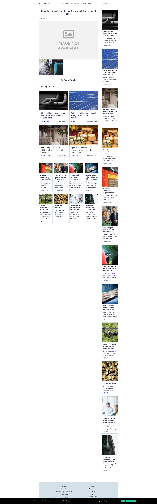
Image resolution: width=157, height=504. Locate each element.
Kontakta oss (87, 3)
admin (73, 121)
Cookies (79, 3)
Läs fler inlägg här (68, 80)
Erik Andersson (44, 121)
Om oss (73, 3)
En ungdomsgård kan (109, 273)
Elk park (113, 351)
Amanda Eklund (45, 156)
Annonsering (66, 3)
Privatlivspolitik (131, 501)
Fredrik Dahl (74, 156)
